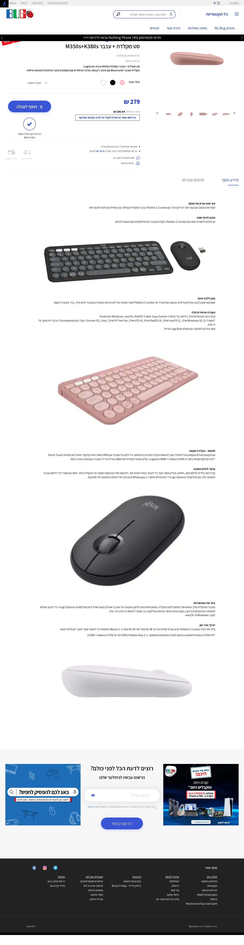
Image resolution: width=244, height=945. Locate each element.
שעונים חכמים (95, 890)
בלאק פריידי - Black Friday (126, 886)
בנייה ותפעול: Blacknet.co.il (203, 926)
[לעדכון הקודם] (242, 37)
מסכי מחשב (96, 895)
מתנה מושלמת (197, 28)
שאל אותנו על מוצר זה (124, 157)
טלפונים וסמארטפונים (91, 881)
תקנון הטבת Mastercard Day (201, 903)
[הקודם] (234, 112)
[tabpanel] (196, 59)
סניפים (154, 28)
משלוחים (174, 881)
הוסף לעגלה (27, 106)
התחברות (234, 2)
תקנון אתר (212, 886)
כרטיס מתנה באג (56, 881)
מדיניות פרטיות (209, 890)
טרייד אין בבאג (57, 886)
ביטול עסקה (37, 2)
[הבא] (157, 112)
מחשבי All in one (93, 886)
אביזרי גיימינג (96, 899)
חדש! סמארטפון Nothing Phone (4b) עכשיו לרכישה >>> (122, 37)
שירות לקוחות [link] (172, 877)
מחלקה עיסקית (209, 881)
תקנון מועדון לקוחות (207, 895)
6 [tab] (201, 104)
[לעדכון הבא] (2, 37)
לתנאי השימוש (94, 806)
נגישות (213, 899)
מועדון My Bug (225, 28)
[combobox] (144, 14)
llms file (31, 926)
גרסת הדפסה (127, 163)
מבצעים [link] (137, 877)
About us (11, 2)
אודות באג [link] (212, 877)
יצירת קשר (173, 28)
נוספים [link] (61, 877)
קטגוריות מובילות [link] (94, 877)
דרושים (24, 2)
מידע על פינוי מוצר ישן (167, 899)
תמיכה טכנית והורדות (58, 2)
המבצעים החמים (132, 881)
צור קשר (175, 890)
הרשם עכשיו (122, 823)
